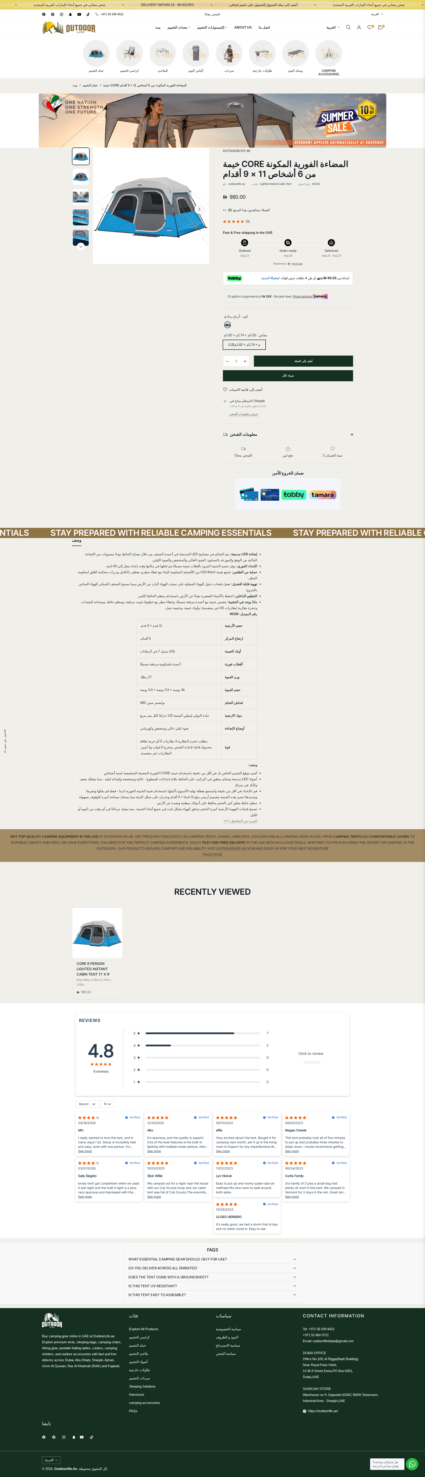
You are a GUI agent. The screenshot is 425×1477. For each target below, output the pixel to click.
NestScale (297, 263)
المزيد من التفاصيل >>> (240, 821)
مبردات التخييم (139, 1378)
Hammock (136, 1394)
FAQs (133, 1411)
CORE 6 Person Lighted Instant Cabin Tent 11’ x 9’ (93, 968)
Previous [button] (103, 209)
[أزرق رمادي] (227, 325)
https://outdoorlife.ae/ (323, 1411)
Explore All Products (143, 1329)
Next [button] (199, 209)
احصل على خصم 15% (5, 741)
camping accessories (144, 1403)
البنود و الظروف (227, 1337)
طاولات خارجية (139, 1370)
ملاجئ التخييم (138, 1353)
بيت (75, 85)
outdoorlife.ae (65, 1469)
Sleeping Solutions (142, 1386)
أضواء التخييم (138, 1362)
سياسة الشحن (226, 1353)
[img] (233, 221)
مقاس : (245, 335)
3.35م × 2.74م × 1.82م (244, 345)
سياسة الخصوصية (228, 1329)
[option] (151, 206)
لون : (236, 316)
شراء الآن (288, 375)
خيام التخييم (90, 85)
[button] (348, 27)
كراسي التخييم (139, 1337)
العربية (375, 14)
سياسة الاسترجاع (228, 1345)
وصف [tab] (76, 540)
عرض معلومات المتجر (244, 414)
